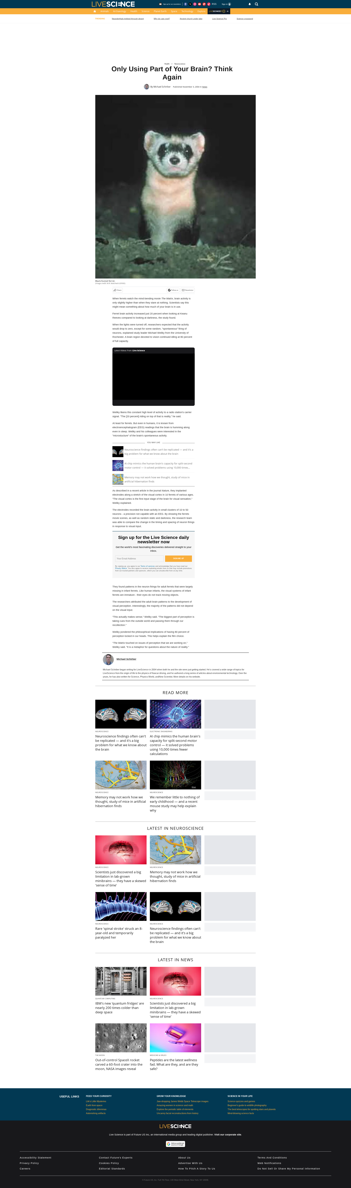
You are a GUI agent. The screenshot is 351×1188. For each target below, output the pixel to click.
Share (119, 290)
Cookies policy (109, 1163)
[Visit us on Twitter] (190, 4)
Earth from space (94, 1105)
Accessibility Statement (35, 1157)
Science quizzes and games (241, 1101)
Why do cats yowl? (162, 19)
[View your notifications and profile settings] (249, 4)
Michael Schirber (162, 86)
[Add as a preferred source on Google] (175, 1144)
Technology (187, 11)
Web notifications (269, 1163)
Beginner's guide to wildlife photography (247, 1105)
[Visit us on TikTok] (208, 4)
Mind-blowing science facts (241, 1113)
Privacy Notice (121, 568)
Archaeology (119, 11)
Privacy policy (29, 1163)
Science (145, 11)
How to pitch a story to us (196, 1168)
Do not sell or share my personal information (288, 1168)
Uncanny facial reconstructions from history (177, 1113)
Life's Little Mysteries (96, 1101)
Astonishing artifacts (96, 1113)
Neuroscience (179, 64)
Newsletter (189, 290)
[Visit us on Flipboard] (204, 4)
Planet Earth (160, 11)
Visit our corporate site (227, 1134)
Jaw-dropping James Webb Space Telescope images (182, 1101)
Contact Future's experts (116, 1157)
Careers (25, 1168)
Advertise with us (190, 1163)
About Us (184, 1157)
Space (174, 11)
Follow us (174, 290)
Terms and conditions (272, 1157)
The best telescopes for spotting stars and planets (252, 1109)
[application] (153, 377)
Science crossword (245, 19)
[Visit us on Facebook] (185, 4)
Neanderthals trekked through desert (128, 19)
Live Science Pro (219, 19)
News (204, 86)
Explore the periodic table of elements (175, 1109)
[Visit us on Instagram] (194, 4)
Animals (105, 11)
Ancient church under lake (191, 19)
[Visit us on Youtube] (199, 4)
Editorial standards (112, 1168)
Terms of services (148, 566)
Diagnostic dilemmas (96, 1109)
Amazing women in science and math (175, 1105)
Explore (201, 11)
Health (133, 11)
